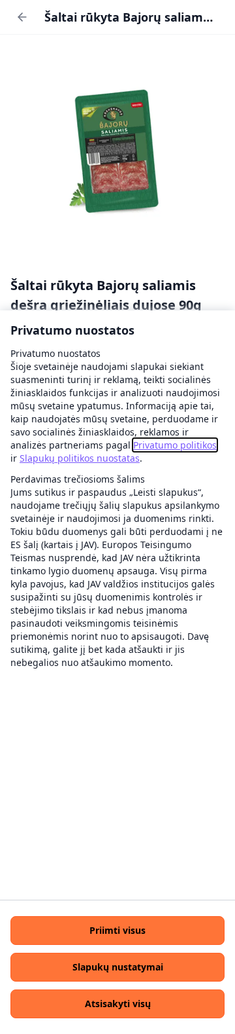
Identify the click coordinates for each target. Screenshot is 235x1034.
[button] (117, 930)
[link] (175, 445)
